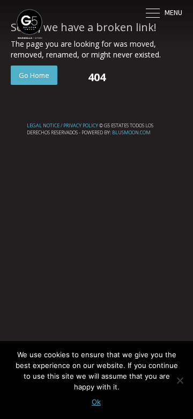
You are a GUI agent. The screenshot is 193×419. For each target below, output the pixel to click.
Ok (96, 402)
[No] (179, 380)
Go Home (34, 75)
